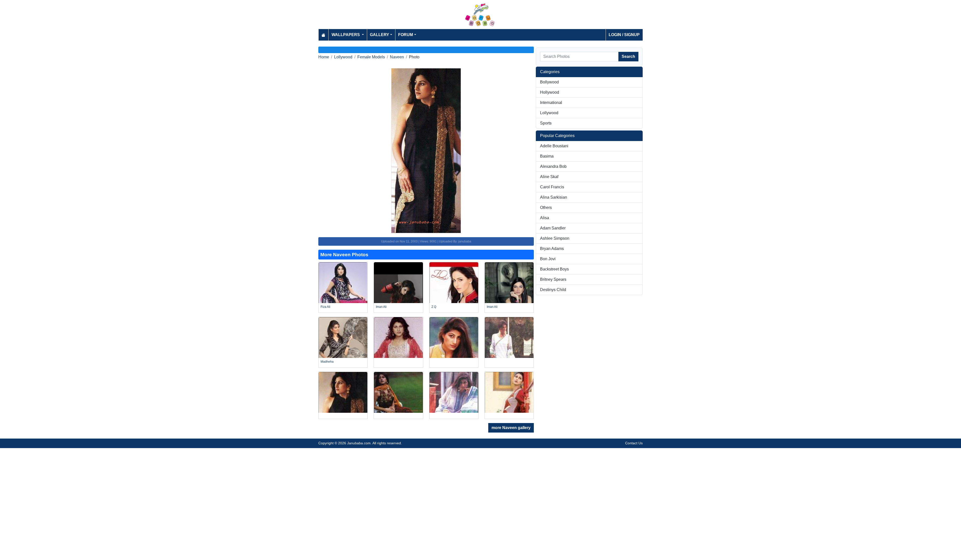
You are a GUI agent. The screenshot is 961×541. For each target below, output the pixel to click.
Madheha (327, 361)
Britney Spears (553, 279)
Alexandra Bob (553, 166)
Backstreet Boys (554, 269)
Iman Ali (381, 307)
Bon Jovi (548, 259)
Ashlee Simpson (554, 238)
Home (323, 57)
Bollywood (549, 82)
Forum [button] (405, 35)
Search (628, 56)
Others (546, 207)
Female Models (371, 57)
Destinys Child (553, 290)
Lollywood (343, 57)
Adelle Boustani (554, 146)
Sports (546, 123)
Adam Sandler (553, 228)
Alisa (544, 218)
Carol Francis (552, 187)
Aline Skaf (549, 177)
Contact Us (634, 443)
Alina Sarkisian (553, 197)
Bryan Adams (552, 248)
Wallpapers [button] (346, 35)
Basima (547, 156)
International (551, 102)
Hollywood (549, 92)
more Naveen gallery (511, 428)
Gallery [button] (379, 35)
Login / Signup (624, 35)
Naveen (397, 57)
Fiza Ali (325, 307)
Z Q (433, 307)
